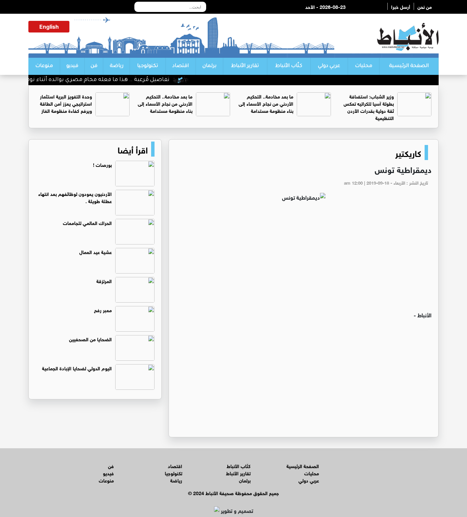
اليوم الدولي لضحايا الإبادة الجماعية (77, 367)
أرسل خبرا (400, 6)
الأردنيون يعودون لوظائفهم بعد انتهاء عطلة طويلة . (75, 197)
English (49, 26)
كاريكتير (408, 152)
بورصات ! (102, 164)
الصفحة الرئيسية (409, 66)
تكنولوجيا (147, 66)
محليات (363, 66)
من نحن (424, 6)
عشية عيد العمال (95, 251)
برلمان (209, 66)
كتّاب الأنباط (288, 66)
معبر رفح (103, 309)
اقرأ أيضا (133, 149)
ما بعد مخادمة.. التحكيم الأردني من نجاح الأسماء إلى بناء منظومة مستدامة (266, 103)
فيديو (72, 66)
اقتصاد (180, 66)
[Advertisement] (303, 259)
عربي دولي (329, 66)
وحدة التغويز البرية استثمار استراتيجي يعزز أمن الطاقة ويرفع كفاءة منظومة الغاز (66, 103)
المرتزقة (104, 280)
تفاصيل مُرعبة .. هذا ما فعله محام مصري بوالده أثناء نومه (105, 80)
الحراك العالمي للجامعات (87, 222)
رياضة (116, 66)
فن (94, 66)
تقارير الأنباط (245, 66)
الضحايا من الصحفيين (90, 338)
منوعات (44, 66)
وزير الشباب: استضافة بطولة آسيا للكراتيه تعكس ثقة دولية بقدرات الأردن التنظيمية (369, 107)
